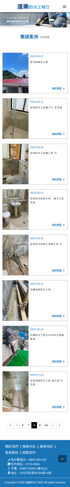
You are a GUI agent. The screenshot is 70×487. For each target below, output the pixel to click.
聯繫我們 (28, 452)
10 (46, 425)
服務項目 (28, 446)
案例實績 (11, 452)
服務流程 (46, 446)
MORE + (58, 88)
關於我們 (11, 446)
